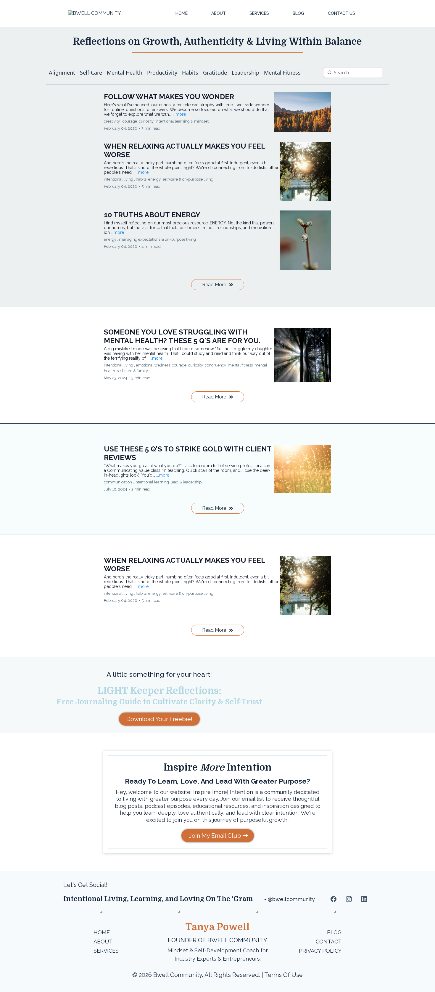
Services (259, 13)
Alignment (62, 72)
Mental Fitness (282, 72)
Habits (190, 72)
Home (181, 13)
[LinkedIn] (364, 899)
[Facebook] (333, 899)
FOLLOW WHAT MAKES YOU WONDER (169, 96)
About (218, 13)
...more (179, 114)
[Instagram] (349, 899)
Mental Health (124, 72)
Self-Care (91, 72)
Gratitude (215, 72)
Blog (298, 13)
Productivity (162, 72)
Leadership (245, 72)
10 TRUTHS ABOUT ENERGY (152, 214)
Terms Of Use (283, 974)
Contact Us (341, 13)
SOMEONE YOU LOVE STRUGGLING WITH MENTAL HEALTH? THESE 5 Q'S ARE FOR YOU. (182, 336)
